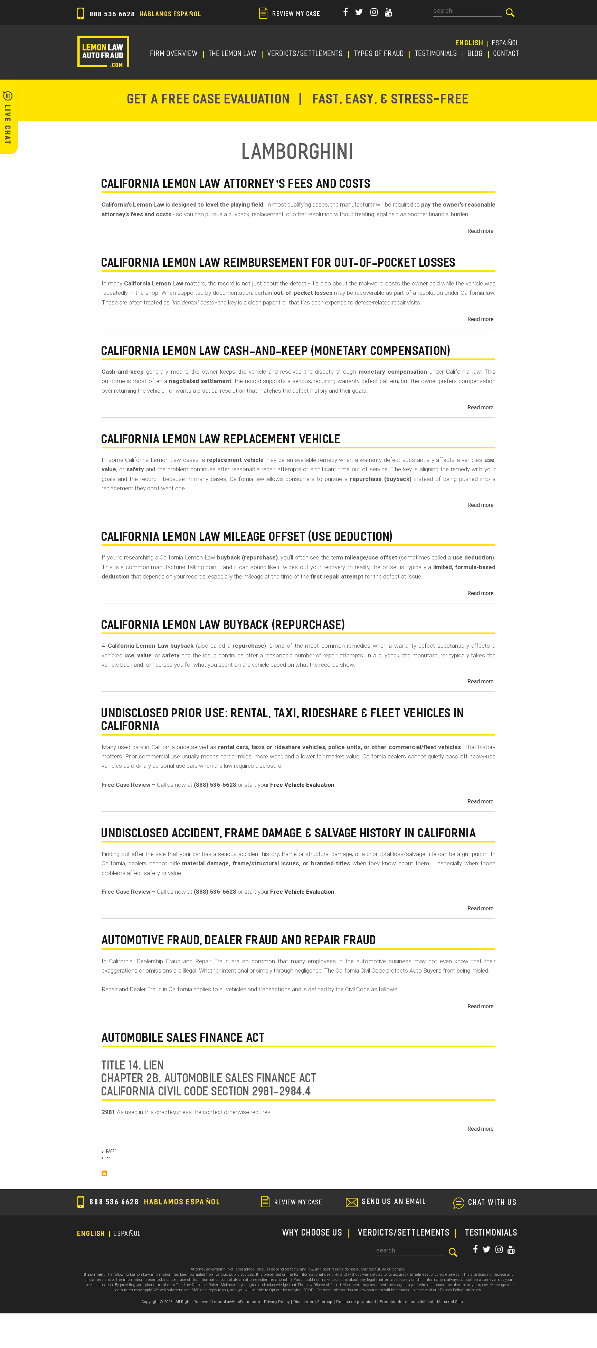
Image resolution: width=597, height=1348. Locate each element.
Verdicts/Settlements (305, 54)
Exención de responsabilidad (406, 1302)
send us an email (394, 1202)
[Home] (103, 51)
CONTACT (507, 54)
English (470, 43)
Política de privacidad (356, 1302)
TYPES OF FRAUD (379, 54)
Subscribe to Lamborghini (104, 1173)
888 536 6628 (144, 14)
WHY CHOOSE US (312, 1233)
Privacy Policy (277, 1302)
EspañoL (506, 43)
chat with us (493, 1203)
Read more (480, 231)
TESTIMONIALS (436, 54)
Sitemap (324, 1302)
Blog (475, 54)
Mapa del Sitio (450, 1302)
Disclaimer (303, 1302)
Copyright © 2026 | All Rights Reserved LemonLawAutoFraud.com (200, 1302)
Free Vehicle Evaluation (302, 784)
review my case (296, 14)
